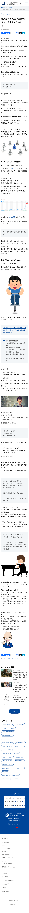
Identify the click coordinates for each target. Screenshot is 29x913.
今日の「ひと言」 (7, 760)
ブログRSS (5, 876)
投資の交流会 (4, 873)
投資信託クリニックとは (8, 867)
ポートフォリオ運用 (7, 750)
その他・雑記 (20, 742)
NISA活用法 (20, 724)
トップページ (4, 7)
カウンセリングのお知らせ (8, 739)
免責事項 (18, 900)
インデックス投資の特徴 (7, 880)
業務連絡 (5, 771)
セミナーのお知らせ (7, 742)
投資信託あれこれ (7, 764)
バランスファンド (18, 746)
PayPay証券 (12, 217)
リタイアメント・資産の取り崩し (10, 753)
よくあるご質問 (5, 884)
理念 (2, 870)
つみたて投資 (6, 746)
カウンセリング (6, 838)
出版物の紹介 (4, 861)
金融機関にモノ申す (19, 779)
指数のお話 (20, 768)
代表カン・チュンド (7, 857)
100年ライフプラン (6, 14)
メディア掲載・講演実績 (7, 863)
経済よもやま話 (6, 779)
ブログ (10, 7)
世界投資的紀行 (19, 757)
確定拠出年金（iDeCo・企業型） (10, 775)
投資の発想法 (19, 760)
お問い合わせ (5, 888)
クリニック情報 (5, 891)
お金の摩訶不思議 (7, 735)
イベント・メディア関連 (8, 728)
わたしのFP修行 (6, 757)
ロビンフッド (15, 169)
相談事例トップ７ (5, 842)
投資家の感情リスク (7, 768)
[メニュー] (26, 3)
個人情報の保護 (12, 900)
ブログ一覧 (14, 711)
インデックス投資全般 (8, 731)
